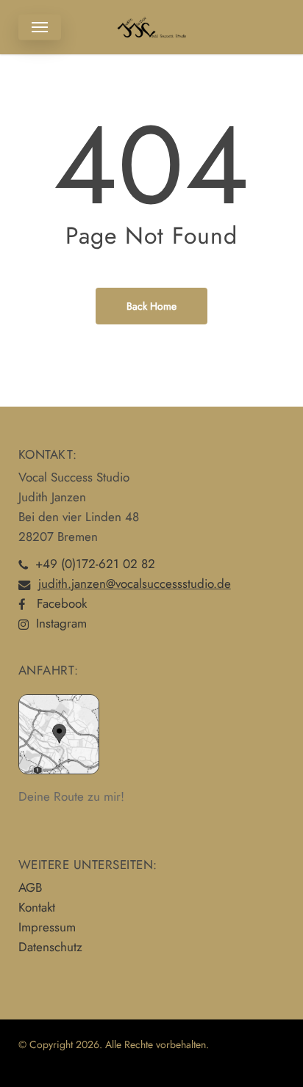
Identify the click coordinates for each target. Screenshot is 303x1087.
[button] (39, 27)
